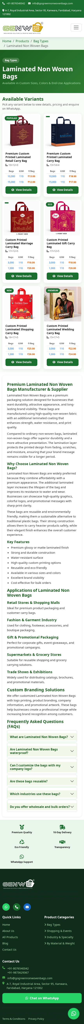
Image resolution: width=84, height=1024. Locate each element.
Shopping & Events (59, 931)
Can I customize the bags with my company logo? (35, 767)
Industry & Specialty (60, 937)
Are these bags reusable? (28, 781)
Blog (5, 943)
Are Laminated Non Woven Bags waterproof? (34, 751)
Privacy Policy (36, 1018)
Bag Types (40, 41)
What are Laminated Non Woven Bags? (39, 737)
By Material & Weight (61, 943)
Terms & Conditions (13, 1018)
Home (6, 41)
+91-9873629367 (18, 972)
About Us (8, 931)
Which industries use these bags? (35, 794)
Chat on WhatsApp (44, 998)
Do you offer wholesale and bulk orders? (40, 807)
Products (22, 41)
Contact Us (9, 949)
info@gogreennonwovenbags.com (52, 3)
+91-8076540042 (15, 3)
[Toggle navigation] (76, 27)
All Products (10, 937)
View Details (23, 190)
